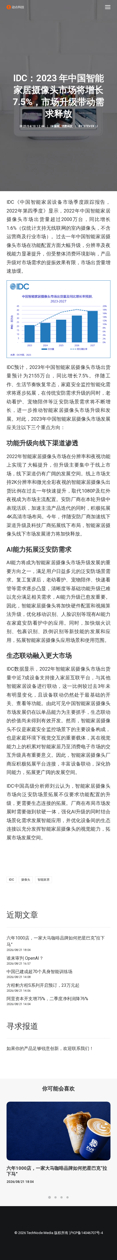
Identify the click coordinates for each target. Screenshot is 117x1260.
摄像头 (25, 879)
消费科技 (67, 126)
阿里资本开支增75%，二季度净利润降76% (47, 998)
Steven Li (90, 126)
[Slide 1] (50, 1197)
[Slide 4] (67, 1197)
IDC (11, 879)
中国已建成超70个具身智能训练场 (39, 971)
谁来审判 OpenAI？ (25, 958)
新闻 (57, 126)
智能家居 (44, 879)
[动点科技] (15, 7)
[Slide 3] (61, 1197)
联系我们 (80, 1048)
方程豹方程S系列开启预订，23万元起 (43, 985)
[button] (107, 7)
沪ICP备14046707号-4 (86, 1233)
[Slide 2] (56, 1197)
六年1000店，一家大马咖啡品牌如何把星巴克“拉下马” (56, 941)
